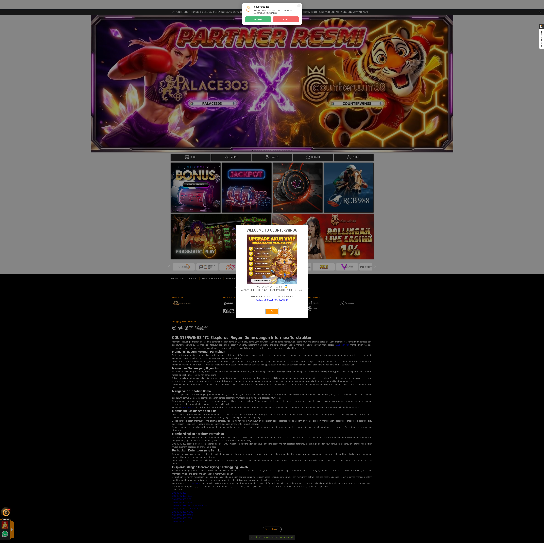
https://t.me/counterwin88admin (272, 299)
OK (272, 311)
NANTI (285, 19)
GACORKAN (258, 19)
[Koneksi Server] (6, 512)
